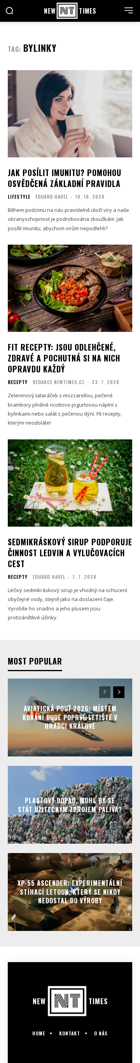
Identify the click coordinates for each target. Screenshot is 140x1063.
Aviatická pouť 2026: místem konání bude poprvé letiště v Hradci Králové (70, 717)
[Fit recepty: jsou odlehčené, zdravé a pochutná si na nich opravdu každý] (70, 288)
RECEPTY (18, 382)
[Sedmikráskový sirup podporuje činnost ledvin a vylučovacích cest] (70, 483)
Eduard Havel (51, 196)
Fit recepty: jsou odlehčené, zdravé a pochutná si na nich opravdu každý (64, 358)
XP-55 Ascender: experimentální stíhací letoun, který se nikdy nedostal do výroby (70, 892)
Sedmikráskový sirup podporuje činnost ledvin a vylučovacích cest (70, 552)
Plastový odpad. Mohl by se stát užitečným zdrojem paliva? (70, 805)
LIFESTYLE (19, 196)
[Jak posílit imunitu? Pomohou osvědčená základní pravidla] (70, 113)
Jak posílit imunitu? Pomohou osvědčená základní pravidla (64, 178)
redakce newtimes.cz (59, 382)
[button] (9, 11)
